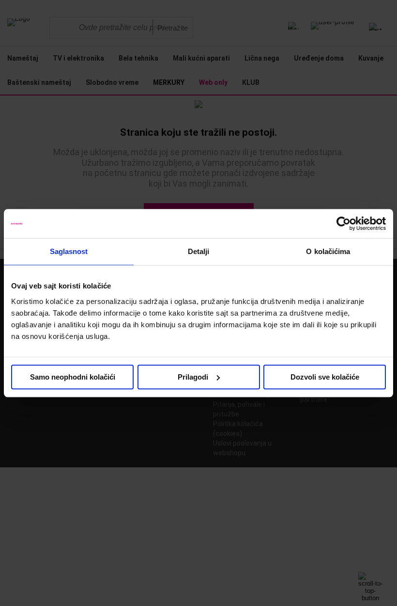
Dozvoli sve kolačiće (324, 377)
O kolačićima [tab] (328, 251)
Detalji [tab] (199, 251)
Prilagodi (193, 377)
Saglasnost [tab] (69, 251)
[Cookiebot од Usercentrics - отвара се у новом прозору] (343, 223)
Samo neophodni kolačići (72, 377)
